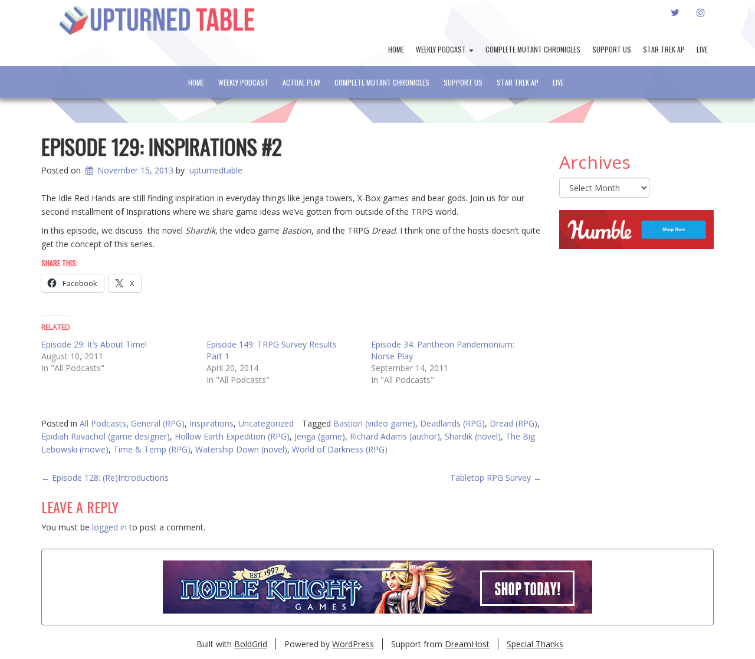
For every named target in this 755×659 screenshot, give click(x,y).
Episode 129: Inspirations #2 (161, 146)
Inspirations (211, 423)
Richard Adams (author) (395, 436)
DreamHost (467, 644)
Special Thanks (535, 644)
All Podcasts (103, 423)
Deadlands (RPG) (452, 423)
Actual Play (301, 82)
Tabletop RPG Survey (495, 477)
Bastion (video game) (374, 423)
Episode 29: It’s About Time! (94, 344)
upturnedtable (215, 170)
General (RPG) (158, 423)
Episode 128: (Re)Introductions (105, 477)
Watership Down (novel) (241, 449)
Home (396, 49)
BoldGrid (250, 644)
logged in (109, 527)
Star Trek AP (664, 49)
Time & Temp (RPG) (152, 449)
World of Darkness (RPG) (340, 449)
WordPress (353, 644)
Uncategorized (266, 423)
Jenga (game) (319, 436)
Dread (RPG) (513, 423)
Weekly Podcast (442, 49)
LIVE (702, 49)
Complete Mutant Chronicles (532, 49)
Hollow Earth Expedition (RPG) (232, 436)
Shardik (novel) (473, 436)
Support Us (611, 49)
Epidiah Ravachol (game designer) (105, 436)
